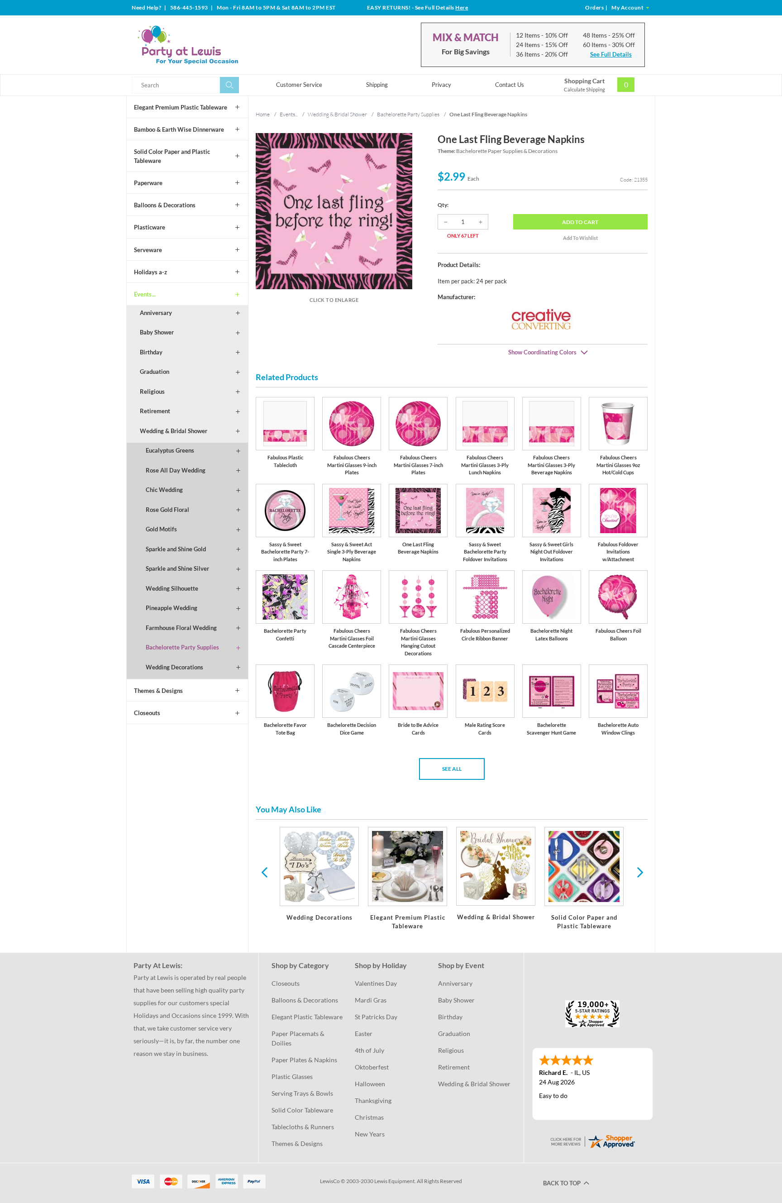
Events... (145, 294)
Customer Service (299, 84)
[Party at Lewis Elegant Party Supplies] (209, 44)
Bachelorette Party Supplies (182, 647)
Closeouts (147, 712)
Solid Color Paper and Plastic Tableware (172, 156)
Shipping (377, 84)
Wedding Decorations (174, 667)
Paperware (148, 182)
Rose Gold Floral (167, 509)
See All (452, 768)
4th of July (369, 1050)
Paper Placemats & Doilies (299, 1038)
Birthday (151, 352)
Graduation (154, 371)
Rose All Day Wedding (175, 470)
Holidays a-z (150, 272)
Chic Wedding (164, 489)
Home (263, 114)
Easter (363, 1033)
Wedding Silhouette (172, 588)
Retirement (155, 411)
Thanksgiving (373, 1100)
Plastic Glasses (292, 1076)
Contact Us (509, 84)
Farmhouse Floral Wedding (181, 627)
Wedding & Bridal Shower (173, 430)
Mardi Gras (370, 1000)
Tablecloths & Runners (303, 1127)
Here (461, 7)
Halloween (370, 1084)
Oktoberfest (372, 1067)
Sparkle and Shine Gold (176, 549)
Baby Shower (157, 332)
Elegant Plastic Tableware (307, 1017)
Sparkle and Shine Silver (177, 568)
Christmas (369, 1117)
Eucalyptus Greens (170, 450)
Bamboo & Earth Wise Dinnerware (179, 129)
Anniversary (156, 312)
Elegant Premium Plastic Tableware (180, 107)
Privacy (441, 84)
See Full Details (611, 54)
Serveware (148, 249)
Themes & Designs (158, 690)
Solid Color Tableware (302, 1110)
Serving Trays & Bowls (302, 1093)
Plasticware (149, 227)
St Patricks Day (376, 1017)
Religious (152, 391)
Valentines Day (376, 983)
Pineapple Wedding (171, 607)
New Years (370, 1134)
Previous (264, 872)
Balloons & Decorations (165, 205)
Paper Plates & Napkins (304, 1060)
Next (639, 872)
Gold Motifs (161, 529)
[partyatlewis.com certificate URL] (592, 1140)
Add (580, 222)
